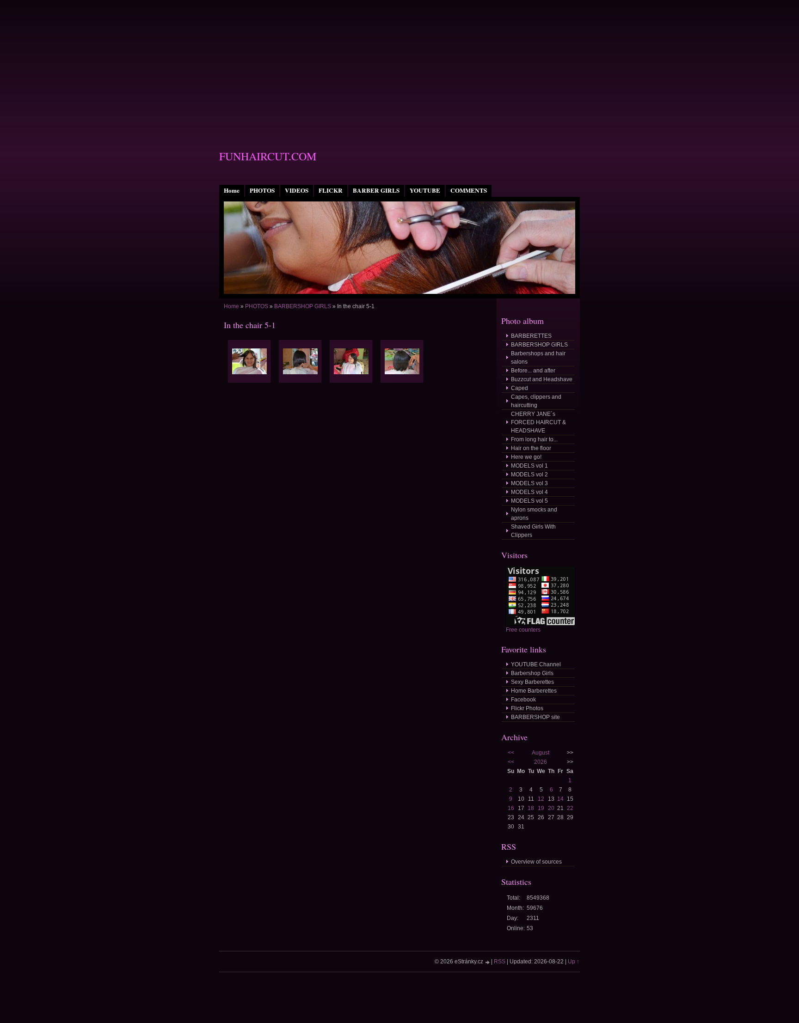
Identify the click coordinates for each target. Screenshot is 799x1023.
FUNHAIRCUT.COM (267, 156)
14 (560, 799)
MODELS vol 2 (529, 474)
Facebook (523, 699)
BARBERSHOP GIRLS (302, 306)
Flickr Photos (527, 708)
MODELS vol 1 (529, 466)
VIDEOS (296, 190)
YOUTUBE (425, 190)
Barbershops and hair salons (538, 357)
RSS (499, 961)
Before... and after (533, 370)
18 (531, 808)
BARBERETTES (531, 336)
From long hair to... (534, 439)
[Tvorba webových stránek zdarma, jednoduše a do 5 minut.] (488, 962)
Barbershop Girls (532, 673)
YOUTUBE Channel (536, 664)
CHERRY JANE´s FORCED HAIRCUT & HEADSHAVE (538, 422)
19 (541, 808)
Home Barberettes (534, 691)
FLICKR (331, 190)
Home (232, 190)
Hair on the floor (531, 448)
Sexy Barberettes (532, 682)
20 (551, 808)
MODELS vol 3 (529, 483)
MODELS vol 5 (529, 501)
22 (570, 808)
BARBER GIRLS (376, 190)
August (540, 752)
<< (511, 752)
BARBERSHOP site (535, 717)
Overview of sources (536, 862)
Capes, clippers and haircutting (536, 401)
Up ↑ (573, 961)
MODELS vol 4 (529, 492)
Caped (519, 388)
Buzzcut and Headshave (541, 379)
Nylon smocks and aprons (534, 513)
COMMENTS (468, 190)
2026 (540, 762)
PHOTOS (262, 190)
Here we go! (526, 457)
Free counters (523, 630)
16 (511, 808)
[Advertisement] (399, 64)
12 (541, 799)
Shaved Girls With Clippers (533, 531)
